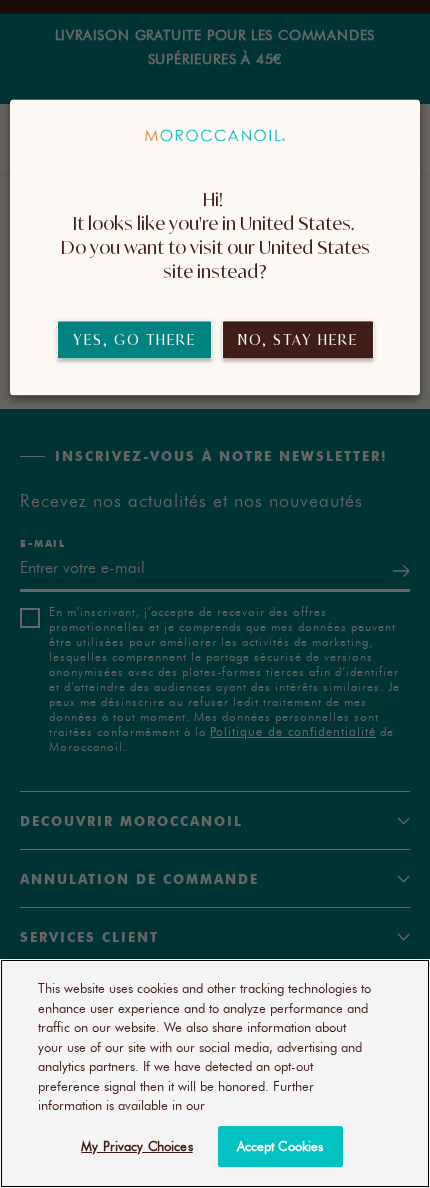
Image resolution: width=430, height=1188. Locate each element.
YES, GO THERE (134, 339)
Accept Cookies (280, 1146)
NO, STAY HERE (298, 339)
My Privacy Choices (136, 1146)
